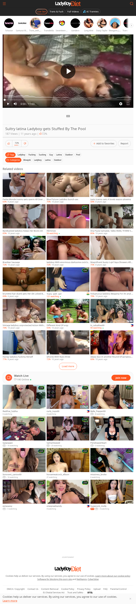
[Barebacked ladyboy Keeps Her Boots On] (24, 219)
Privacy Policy (84, 588)
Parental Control (118, 588)
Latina (48, 160)
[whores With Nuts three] (68, 345)
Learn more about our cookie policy (112, 575)
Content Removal (49, 588)
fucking (32, 154)
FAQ (105, 588)
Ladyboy (38, 160)
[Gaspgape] (24, 431)
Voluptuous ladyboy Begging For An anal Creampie (111, 294)
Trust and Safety (75, 592)
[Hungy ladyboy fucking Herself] (24, 345)
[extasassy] (24, 495)
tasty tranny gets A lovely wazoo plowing (110, 199)
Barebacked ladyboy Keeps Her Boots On (23, 231)
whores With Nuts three (58, 357)
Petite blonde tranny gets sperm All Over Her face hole (24, 199)
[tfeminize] (68, 219)
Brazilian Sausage (11, 262)
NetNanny (82, 579)
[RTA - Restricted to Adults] (90, 593)
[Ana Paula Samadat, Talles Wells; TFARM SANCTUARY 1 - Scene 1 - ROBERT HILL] (111, 219)
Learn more (10, 601)
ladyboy (21, 154)
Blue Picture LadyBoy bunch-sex (62, 199)
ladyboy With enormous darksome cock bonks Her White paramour (68, 262)
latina (59, 154)
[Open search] (132, 4)
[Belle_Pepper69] (111, 400)
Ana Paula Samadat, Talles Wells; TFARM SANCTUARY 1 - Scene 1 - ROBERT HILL (111, 231)
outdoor (69, 154)
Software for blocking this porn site (54, 579)
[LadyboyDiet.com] (68, 3)
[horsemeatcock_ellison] (68, 463)
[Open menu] (4, 4)
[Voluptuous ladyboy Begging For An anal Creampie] (111, 282)
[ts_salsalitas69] (111, 314)
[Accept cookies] (130, 599)
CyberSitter (93, 579)
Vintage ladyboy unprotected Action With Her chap (23, 325)
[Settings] (120, 103)
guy (51, 154)
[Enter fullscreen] (128, 103)
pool (78, 154)
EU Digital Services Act (54, 592)
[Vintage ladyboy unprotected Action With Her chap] (24, 314)
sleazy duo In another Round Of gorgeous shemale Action (111, 357)
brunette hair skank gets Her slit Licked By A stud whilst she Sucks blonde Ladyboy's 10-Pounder (24, 294)
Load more (68, 366)
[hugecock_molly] (111, 495)
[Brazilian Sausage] (24, 251)
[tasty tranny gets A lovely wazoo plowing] (111, 188)
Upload (97, 588)
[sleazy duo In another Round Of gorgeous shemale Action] (111, 345)
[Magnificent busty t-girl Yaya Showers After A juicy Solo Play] (111, 251)
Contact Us (33, 588)
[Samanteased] (68, 431)
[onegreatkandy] (68, 495)
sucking (42, 154)
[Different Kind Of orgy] (68, 314)
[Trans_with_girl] (68, 282)
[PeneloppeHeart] (111, 431)
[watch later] (6, 176)
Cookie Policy (67, 588)
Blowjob (27, 160)
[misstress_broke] (111, 463)
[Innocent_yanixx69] (24, 463)
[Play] (68, 71)
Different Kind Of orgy (57, 325)
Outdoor (58, 160)
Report (124, 143)
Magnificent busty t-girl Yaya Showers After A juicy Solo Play (111, 262)
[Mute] (15, 103)
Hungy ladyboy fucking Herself (18, 357)
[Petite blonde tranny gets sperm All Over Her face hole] (24, 188)
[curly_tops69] (68, 400)
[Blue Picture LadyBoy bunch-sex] (68, 188)
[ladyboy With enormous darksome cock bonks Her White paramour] (68, 251)
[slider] (68, 100)
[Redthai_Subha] (24, 400)
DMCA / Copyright (16, 588)
